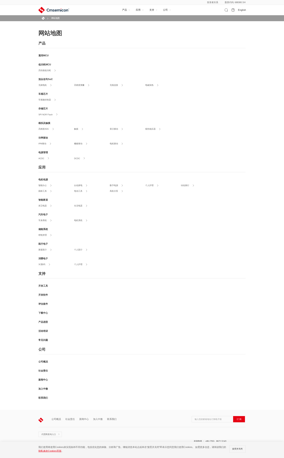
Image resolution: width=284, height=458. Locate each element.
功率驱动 (43, 137)
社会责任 (43, 370)
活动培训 (43, 331)
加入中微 (43, 388)
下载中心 (43, 313)
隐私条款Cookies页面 (49, 451)
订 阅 (239, 419)
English (242, 10)
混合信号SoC (45, 79)
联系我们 (43, 398)
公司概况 (43, 361)
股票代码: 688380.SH (235, 2)
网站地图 (55, 18)
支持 (153, 10)
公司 (167, 10)
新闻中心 (43, 379)
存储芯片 (43, 108)
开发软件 (43, 295)
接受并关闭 (237, 449)
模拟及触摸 (44, 123)
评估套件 (43, 304)
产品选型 (43, 322)
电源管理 (43, 152)
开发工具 (43, 285)
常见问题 (43, 340)
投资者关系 (212, 2)
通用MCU (43, 55)
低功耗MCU (44, 64)
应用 (140, 10)
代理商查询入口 (50, 434)
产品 (126, 10)
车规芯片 (43, 94)
